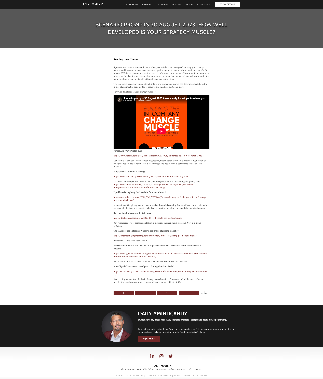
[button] (153, 5)
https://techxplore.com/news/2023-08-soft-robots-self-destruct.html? (148, 218)
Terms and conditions (158, 376)
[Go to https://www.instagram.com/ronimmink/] (161, 356)
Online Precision (197, 376)
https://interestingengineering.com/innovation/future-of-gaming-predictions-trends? (155, 235)
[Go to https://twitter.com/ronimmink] (170, 356)
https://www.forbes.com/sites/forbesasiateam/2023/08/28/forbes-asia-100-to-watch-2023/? (159, 155)
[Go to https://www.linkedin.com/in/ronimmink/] (152, 356)
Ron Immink (93, 4)
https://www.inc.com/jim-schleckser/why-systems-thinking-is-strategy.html (151, 176)
